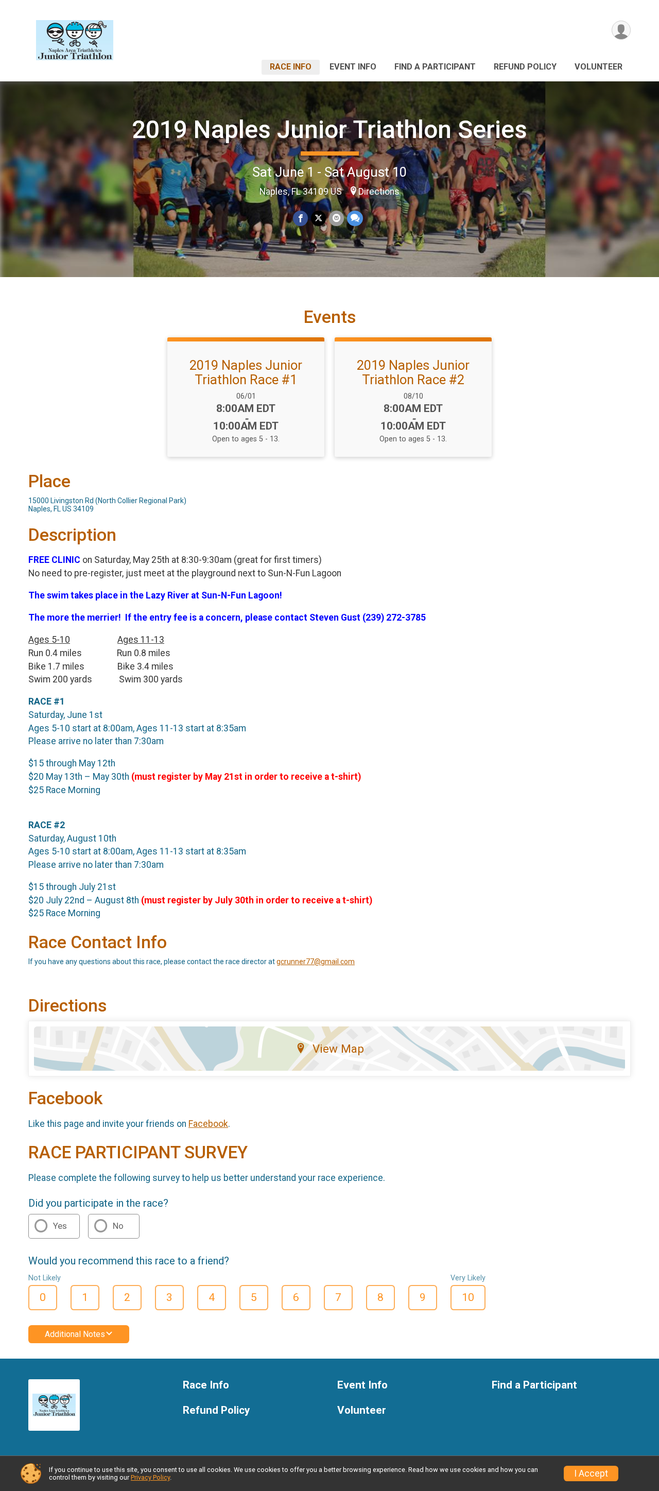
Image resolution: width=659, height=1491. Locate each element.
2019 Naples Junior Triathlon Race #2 (413, 372)
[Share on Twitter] (318, 218)
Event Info (353, 67)
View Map (338, 1048)
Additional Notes (75, 1334)
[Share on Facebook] (300, 218)
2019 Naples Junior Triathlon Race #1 (245, 372)
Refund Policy (525, 67)
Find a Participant (435, 67)
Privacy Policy (150, 1477)
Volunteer (598, 67)
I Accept (591, 1473)
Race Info (290, 67)
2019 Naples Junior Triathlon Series (329, 129)
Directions (379, 191)
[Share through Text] (355, 218)
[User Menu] (621, 30)
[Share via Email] (336, 218)
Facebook (208, 1124)
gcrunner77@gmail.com (315, 961)
